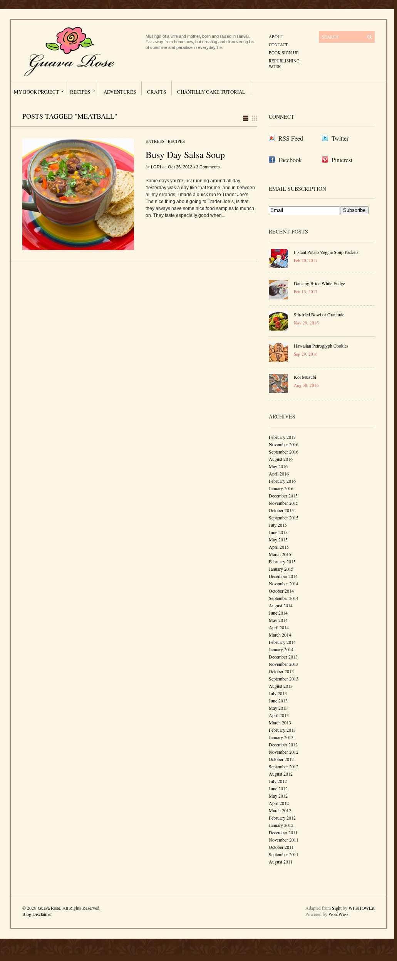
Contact (278, 44)
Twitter (340, 138)
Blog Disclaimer (37, 914)
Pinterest (342, 160)
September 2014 (283, 598)
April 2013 (279, 715)
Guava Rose (49, 908)
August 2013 (281, 686)
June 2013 (278, 700)
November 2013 (283, 664)
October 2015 (281, 510)
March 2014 (280, 635)
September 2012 (283, 766)
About (276, 36)
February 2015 (282, 561)
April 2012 (279, 803)
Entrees (155, 141)
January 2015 (281, 569)
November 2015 (283, 503)
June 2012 (278, 788)
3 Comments (208, 167)
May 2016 (278, 466)
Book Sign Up (283, 52)
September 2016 (283, 452)
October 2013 (281, 671)
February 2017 (282, 437)
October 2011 (281, 847)
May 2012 (278, 796)
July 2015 (278, 525)
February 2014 (282, 642)
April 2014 (279, 627)
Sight (337, 908)
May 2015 (278, 539)
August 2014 (281, 605)
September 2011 (283, 854)
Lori (156, 167)
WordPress (338, 914)
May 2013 (278, 708)
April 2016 (279, 473)
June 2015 (278, 532)
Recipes (80, 91)
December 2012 (283, 744)
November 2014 (283, 583)
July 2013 (278, 693)
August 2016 (281, 459)
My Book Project (36, 91)
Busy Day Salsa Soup (185, 154)
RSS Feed (290, 138)
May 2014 (278, 620)
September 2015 (283, 517)
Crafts (156, 91)
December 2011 (283, 832)
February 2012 (282, 818)
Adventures (120, 91)
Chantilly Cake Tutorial (211, 91)
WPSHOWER (361, 908)
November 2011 (283, 840)
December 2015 (283, 495)
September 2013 (283, 678)
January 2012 (281, 825)
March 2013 (280, 722)
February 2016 (282, 481)
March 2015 (280, 554)
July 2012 (278, 781)
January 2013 (281, 737)
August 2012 (281, 774)
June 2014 (278, 613)
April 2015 (279, 547)
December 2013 (283, 657)
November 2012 (283, 752)
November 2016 (283, 444)
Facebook (290, 160)
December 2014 (283, 576)
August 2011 (281, 862)
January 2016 (281, 488)
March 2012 (280, 810)
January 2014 (281, 649)
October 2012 (281, 759)
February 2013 (282, 730)
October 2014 (281, 591)
